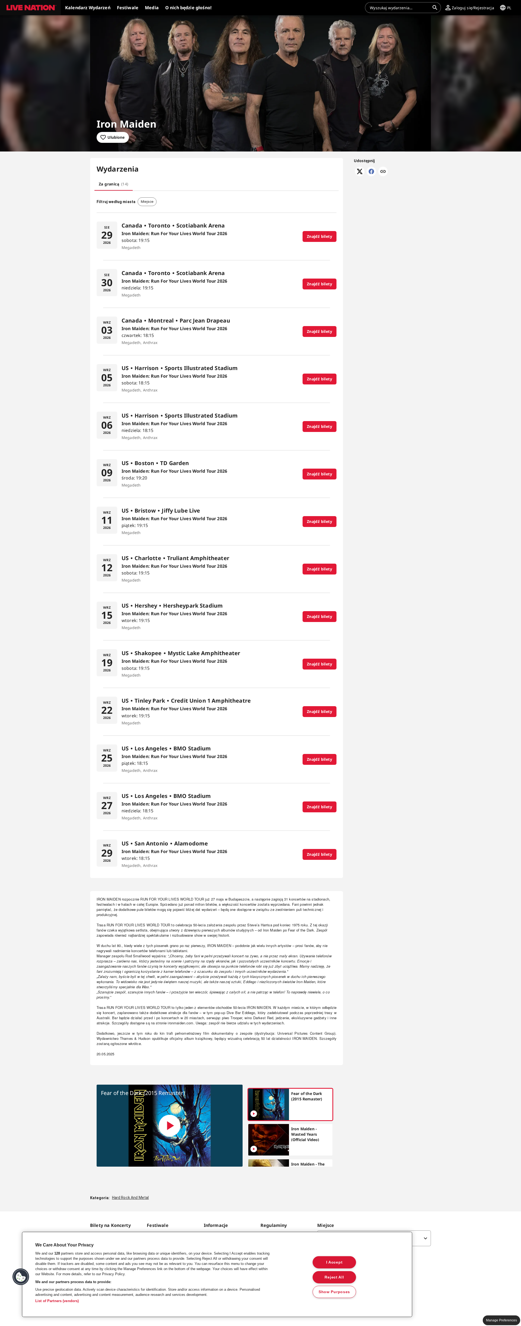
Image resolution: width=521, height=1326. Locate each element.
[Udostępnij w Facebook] (371, 175)
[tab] (113, 184)
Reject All (334, 1277)
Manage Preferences (501, 1320)
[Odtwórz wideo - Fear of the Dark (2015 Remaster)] (169, 1125)
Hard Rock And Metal (130, 1197)
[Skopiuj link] (383, 172)
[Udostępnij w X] (359, 175)
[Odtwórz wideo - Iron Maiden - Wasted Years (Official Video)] (253, 1149)
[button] (30, 7)
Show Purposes (334, 1292)
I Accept (334, 1262)
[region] (217, 1274)
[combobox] (400, 7)
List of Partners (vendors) (57, 1301)
